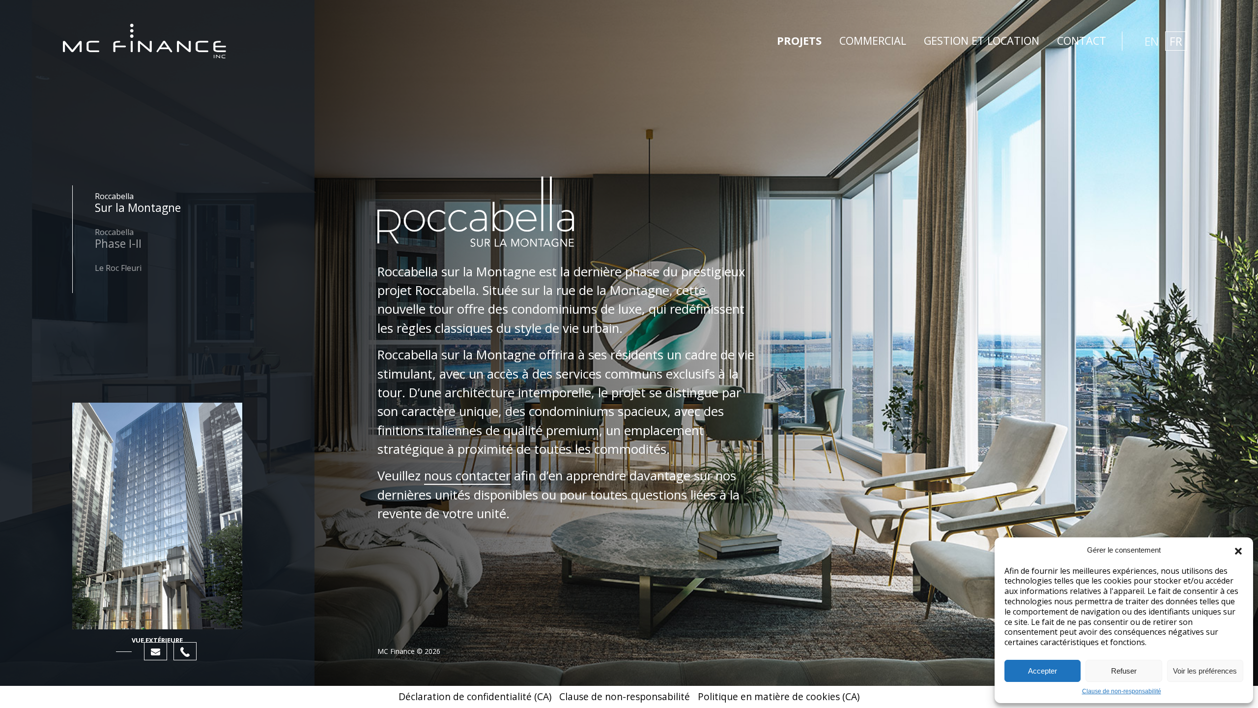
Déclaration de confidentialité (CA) (475, 696)
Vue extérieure (157, 640)
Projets (799, 40)
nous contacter (467, 475)
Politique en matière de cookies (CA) (778, 696)
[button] (1238, 550)
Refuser (1124, 671)
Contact (1081, 40)
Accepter (1042, 671)
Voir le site (150, 219)
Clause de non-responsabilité (1121, 691)
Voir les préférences (1205, 671)
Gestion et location (981, 40)
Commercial (872, 40)
